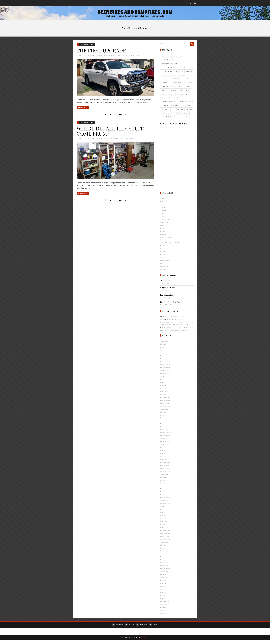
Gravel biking (165, 86)
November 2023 (165, 435)
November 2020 (165, 533)
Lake (181, 90)
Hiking (162, 225)
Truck (110, 55)
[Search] (192, 44)
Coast (181, 71)
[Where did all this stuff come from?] (115, 160)
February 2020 (164, 560)
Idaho (188, 86)
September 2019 (165, 574)
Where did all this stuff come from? (110, 131)
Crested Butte (166, 79)
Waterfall (164, 117)
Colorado (189, 71)
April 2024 (163, 421)
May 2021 (163, 515)
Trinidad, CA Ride (167, 280)
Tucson (170, 113)
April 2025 (163, 388)
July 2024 (163, 412)
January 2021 (164, 527)
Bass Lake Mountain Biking (175, 316)
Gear (161, 213)
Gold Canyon (188, 82)
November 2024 (165, 400)
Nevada (164, 98)
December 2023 (165, 433)
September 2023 (165, 441)
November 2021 (165, 498)
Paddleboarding (165, 252)
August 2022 (164, 474)
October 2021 (164, 501)
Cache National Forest (168, 67)
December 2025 (165, 365)
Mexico (162, 231)
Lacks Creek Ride (166, 295)
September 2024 (165, 406)
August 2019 (164, 577)
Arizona (164, 56)
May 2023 (163, 453)
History (181, 86)
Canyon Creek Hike (167, 288)
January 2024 (164, 430)
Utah (177, 113)
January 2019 (164, 598)
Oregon (177, 105)
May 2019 (163, 586)
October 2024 (164, 403)
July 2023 (163, 447)
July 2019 (163, 580)
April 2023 (163, 456)
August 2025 (164, 376)
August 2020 (164, 542)
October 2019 (164, 571)
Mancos (164, 94)
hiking (174, 86)
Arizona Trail (173, 56)
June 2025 (163, 382)
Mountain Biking (182, 94)
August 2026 (164, 341)
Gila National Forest (175, 82)
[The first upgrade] (115, 77)
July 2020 (163, 545)
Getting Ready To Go (87, 44)
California (180, 67)
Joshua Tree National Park (169, 90)
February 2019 (164, 595)
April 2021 (163, 518)
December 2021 (165, 495)
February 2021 (164, 524)
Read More (82, 107)
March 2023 (163, 459)
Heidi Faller (163, 330)
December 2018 (165, 601)
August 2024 (164, 409)
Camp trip (163, 207)
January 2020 (164, 563)
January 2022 (164, 492)
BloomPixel (144, 637)
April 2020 (163, 554)
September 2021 (165, 503)
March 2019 (163, 592)
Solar (164, 216)
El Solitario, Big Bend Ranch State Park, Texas (179, 327)
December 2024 (165, 397)
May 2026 (163, 350)
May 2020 (163, 551)
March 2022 (163, 489)
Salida (173, 109)
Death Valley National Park (180, 79)
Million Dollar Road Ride (176, 319)
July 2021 (162, 509)
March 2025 (163, 391)
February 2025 (164, 394)
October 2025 (164, 370)
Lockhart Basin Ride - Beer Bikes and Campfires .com (177, 322)
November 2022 (165, 465)
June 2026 (163, 347)
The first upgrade (101, 50)
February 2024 (164, 427)
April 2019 (163, 589)
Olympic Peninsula (167, 105)
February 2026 (164, 359)
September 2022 (165, 471)
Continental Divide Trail (168, 75)
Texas (163, 113)
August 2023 (164, 444)
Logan (187, 90)
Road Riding (165, 109)
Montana (171, 94)
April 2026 (163, 353)
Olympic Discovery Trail (168, 101)
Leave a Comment (122, 55)
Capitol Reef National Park (169, 71)
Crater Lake (181, 75)
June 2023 (163, 450)
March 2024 (163, 424)
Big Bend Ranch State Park (169, 63)
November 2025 (165, 368)
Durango (164, 82)
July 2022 (163, 477)
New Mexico (172, 98)
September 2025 (165, 373)
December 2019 (165, 566)
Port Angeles (187, 105)
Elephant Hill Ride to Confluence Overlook (175, 324)
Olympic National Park (185, 101)
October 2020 (164, 536)
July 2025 (163, 379)
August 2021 (163, 506)
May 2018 (163, 607)
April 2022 (163, 486)
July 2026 (163, 344)
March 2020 (164, 557)
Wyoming (185, 117)
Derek (80, 55)
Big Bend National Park (168, 60)
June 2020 (163, 548)
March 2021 (163, 521)
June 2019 (163, 583)
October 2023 (164, 438)
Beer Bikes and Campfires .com (135, 12)
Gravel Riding (164, 222)
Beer (181, 56)
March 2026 (163, 356)
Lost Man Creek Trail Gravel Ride (173, 302)
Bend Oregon (103, 55)
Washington (184, 113)
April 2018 (163, 610)
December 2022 (165, 462)
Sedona (180, 109)
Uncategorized (165, 260)
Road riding (163, 255)
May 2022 (163, 483)
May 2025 (163, 385)
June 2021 (163, 512)
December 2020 (165, 530)
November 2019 (165, 568)
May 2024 (163, 418)
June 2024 (163, 415)
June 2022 (163, 480)
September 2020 (165, 539)
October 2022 (164, 468)
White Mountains (175, 117)
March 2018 (163, 613)
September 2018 (165, 604)
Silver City (189, 109)
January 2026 (164, 362)
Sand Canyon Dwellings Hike (179, 330)
